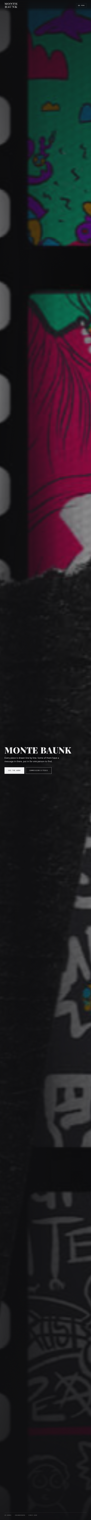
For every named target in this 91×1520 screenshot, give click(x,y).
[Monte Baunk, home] (11, 5)
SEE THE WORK (14, 770)
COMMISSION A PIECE (38, 770)
